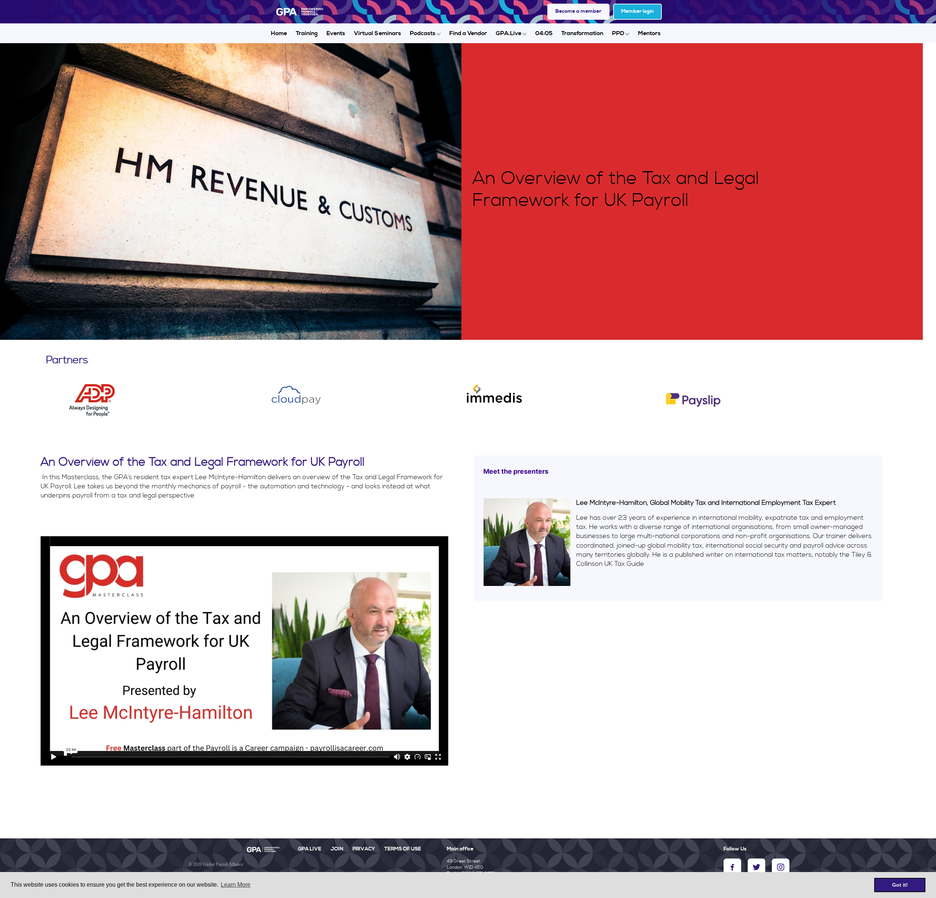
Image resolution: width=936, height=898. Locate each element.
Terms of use (402, 849)
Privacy (363, 849)
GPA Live (309, 849)
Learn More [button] (235, 885)
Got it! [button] (900, 885)
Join (337, 849)
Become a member (578, 11)
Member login (637, 11)
